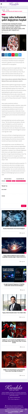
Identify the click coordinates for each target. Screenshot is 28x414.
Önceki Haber (8, 178)
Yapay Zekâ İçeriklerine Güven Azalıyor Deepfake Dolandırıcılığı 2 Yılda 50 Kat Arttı (14, 256)
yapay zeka (9, 180)
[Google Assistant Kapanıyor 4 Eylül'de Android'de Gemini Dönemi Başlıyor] (14, 274)
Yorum (3, 196)
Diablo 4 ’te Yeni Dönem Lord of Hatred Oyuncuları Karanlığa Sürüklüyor (14, 370)
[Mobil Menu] (1, 4)
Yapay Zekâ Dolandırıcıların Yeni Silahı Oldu (14, 312)
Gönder (23, 205)
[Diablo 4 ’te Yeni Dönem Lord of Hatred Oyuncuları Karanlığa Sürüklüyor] (14, 359)
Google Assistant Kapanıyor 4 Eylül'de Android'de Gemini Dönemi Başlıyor (14, 284)
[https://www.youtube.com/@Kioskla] (5, 1)
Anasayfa (3, 10)
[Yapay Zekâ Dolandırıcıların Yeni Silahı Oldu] (14, 302)
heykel (13, 180)
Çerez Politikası (14, 411)
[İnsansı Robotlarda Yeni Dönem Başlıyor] (14, 218)
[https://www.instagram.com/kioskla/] (4, 1)
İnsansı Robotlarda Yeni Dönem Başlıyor (14, 228)
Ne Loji (7, 10)
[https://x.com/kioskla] (2, 1)
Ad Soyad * (4, 189)
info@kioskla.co (16, 399)
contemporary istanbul (20, 180)
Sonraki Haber (19, 178)
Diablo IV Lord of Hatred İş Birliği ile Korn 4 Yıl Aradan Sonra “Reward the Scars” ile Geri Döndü (14, 341)
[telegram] (20, 54)
